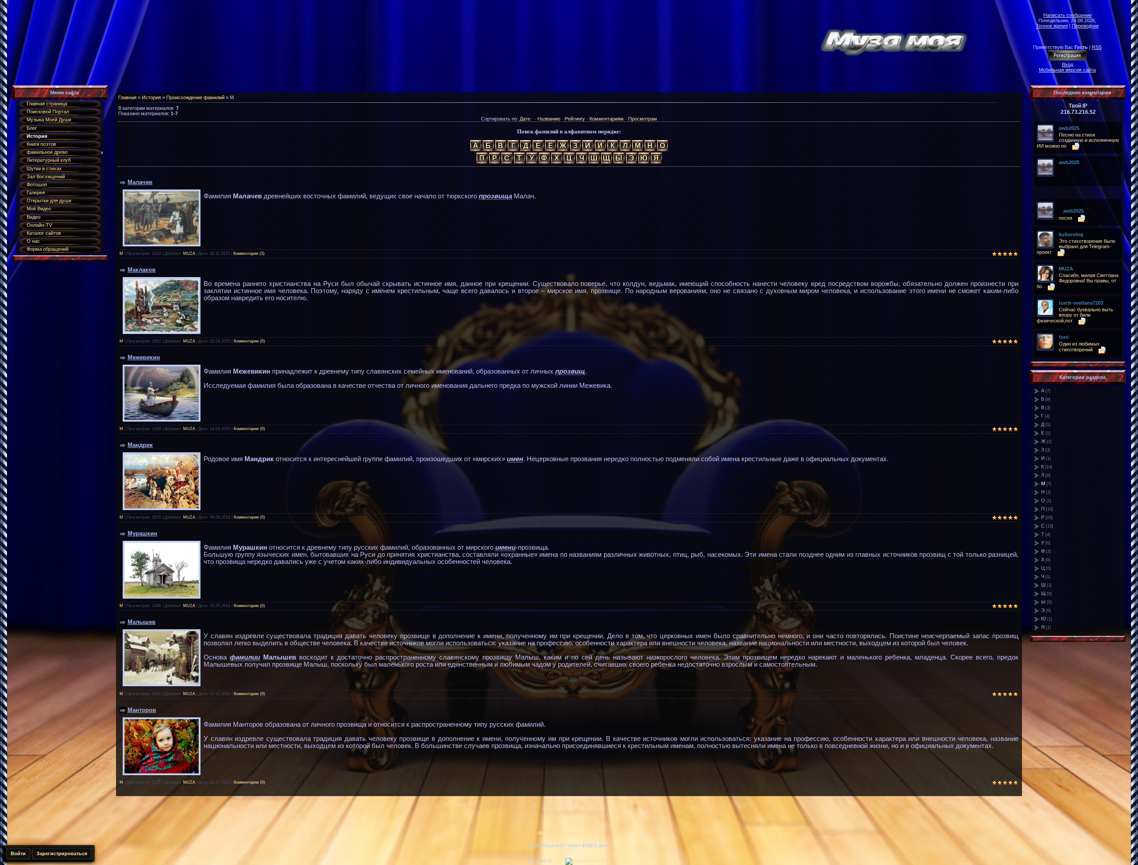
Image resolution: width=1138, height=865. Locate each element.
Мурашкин (142, 533)
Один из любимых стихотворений (1079, 346)
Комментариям (606, 118)
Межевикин (144, 357)
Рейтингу (575, 118)
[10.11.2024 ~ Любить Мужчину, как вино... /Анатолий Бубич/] (1061, 169)
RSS (1097, 47)
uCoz (559, 860)
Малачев (140, 182)
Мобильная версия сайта (1067, 69)
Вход (1067, 64)
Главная (127, 97)
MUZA (189, 253)
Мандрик (140, 445)
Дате (525, 118)
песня (1065, 218)
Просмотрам (642, 118)
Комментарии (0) (249, 341)
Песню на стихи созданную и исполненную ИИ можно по (1078, 140)
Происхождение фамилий (195, 97)
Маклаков (142, 269)
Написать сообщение (1067, 15)
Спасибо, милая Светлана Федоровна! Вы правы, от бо (1077, 281)
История (151, 97)
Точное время (1052, 25)
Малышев (142, 622)
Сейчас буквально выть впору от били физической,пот (1075, 315)
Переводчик (1085, 25)
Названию (548, 118)
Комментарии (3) (248, 253)
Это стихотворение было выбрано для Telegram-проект (1076, 246)
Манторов (142, 710)
